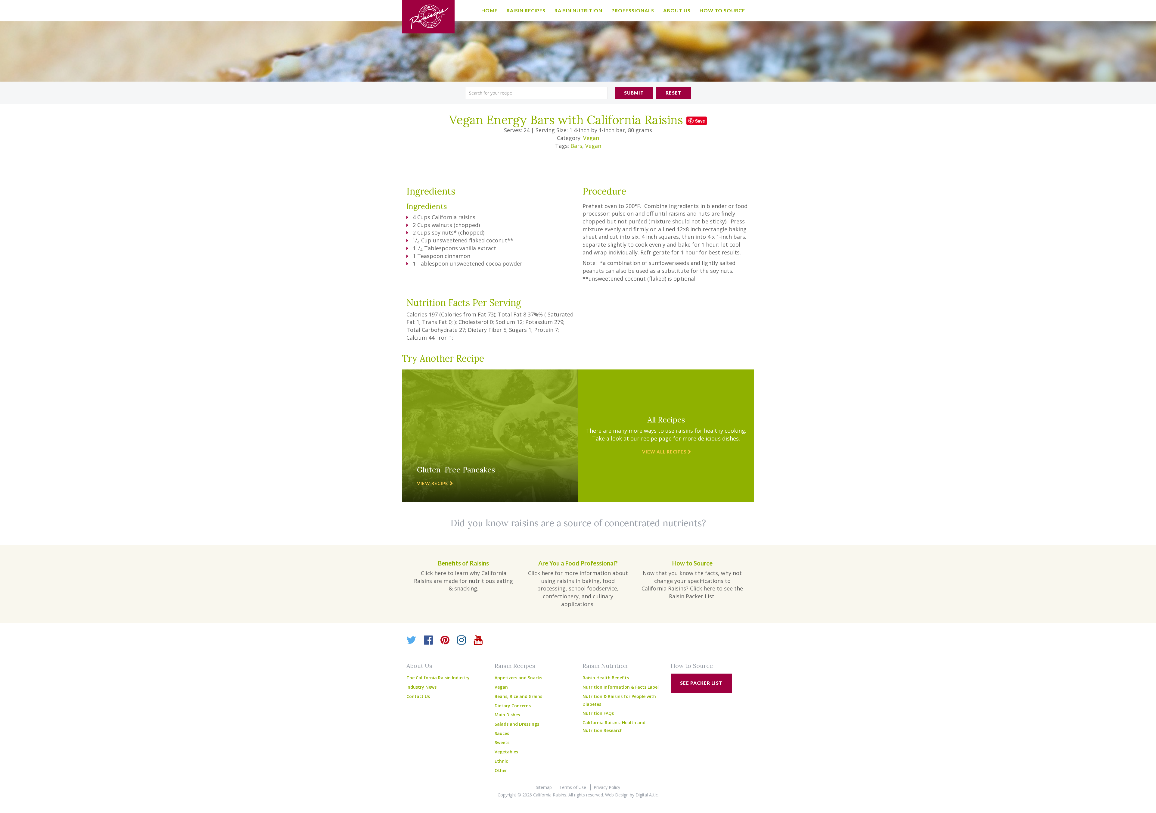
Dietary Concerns (513, 706)
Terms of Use (572, 787)
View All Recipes (664, 451)
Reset (674, 92)
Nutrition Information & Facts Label (621, 687)
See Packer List (701, 683)
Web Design (617, 795)
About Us (677, 10)
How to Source (722, 10)
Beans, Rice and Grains (518, 696)
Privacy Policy (607, 787)
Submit (634, 92)
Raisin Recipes (526, 10)
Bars (576, 145)
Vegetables (506, 752)
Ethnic (501, 761)
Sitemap (544, 787)
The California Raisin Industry (438, 678)
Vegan (591, 138)
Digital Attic (646, 795)
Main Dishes (507, 715)
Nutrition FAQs (598, 713)
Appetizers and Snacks (518, 678)
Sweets (502, 742)
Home (489, 10)
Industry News (421, 687)
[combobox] (536, 93)
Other (501, 770)
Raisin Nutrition (578, 10)
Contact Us (418, 696)
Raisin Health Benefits (606, 678)
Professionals (632, 10)
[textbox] (536, 93)
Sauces (502, 733)
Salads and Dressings (517, 724)
